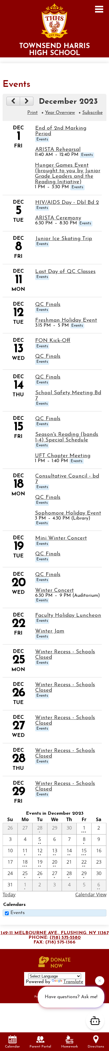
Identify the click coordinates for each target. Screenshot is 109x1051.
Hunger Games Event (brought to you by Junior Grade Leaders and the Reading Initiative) (67, 174)
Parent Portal (40, 1046)
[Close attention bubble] (99, 981)
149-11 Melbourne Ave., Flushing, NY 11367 (55, 933)
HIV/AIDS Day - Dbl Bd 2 (67, 202)
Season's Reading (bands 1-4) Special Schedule (66, 437)
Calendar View (90, 894)
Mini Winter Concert (61, 538)
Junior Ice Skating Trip (63, 239)
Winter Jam (49, 631)
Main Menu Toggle (99, 9)
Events (17, 913)
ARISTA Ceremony (58, 218)
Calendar (12, 1046)
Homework (69, 1046)
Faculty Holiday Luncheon (68, 615)
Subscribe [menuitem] (92, 112)
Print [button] (32, 112)
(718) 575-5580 (65, 937)
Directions (96, 1046)
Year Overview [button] (60, 112)
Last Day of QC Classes (65, 271)
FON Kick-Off (52, 341)
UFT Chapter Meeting (62, 456)
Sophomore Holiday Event (68, 513)
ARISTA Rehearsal (58, 149)
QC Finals (47, 304)
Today (9, 894)
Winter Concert (54, 590)
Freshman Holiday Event (66, 320)
